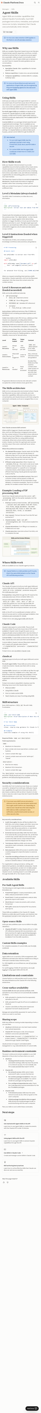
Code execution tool (17, 1085)
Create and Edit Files (17, 1067)
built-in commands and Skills (11, 635)
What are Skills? (10, 688)
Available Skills (31, 117)
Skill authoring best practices (20, 777)
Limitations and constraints (10, 616)
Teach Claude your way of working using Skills (19, 696)
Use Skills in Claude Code (22, 651)
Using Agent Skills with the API (23, 619)
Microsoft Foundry (19, 914)
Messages (5, 9)
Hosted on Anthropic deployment (13, 117)
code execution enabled (23, 674)
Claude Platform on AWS (17, 113)
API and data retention (24, 40)
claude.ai (5, 659)
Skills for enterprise (26, 866)
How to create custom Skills (14, 693)
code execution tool (11, 592)
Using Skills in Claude (11, 690)
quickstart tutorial (15, 142)
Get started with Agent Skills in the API (17, 1124)
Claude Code (6, 627)
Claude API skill (7, 633)
